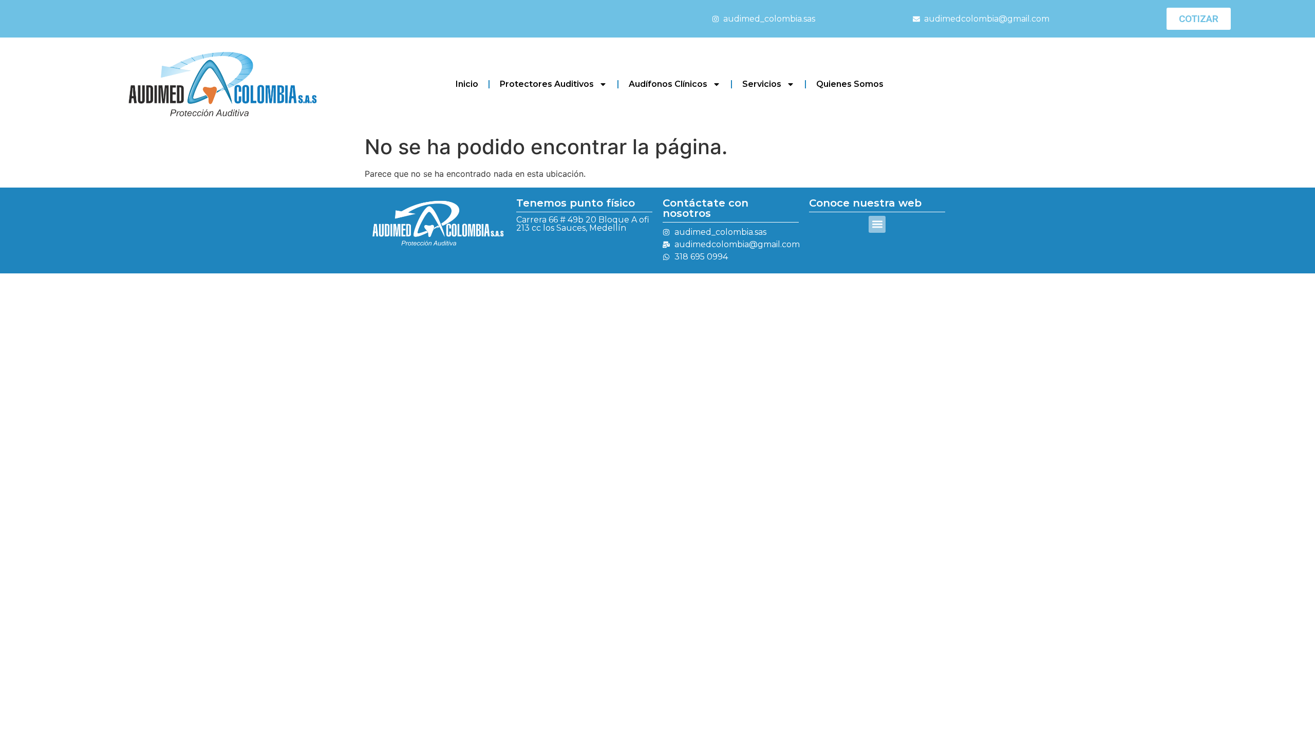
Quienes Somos (850, 84)
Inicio (467, 84)
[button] (877, 224)
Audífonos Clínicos (668, 84)
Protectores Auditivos (547, 84)
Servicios (761, 84)
